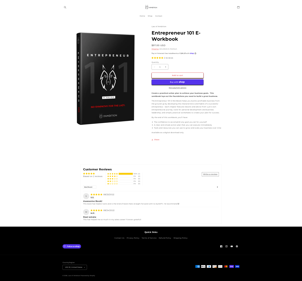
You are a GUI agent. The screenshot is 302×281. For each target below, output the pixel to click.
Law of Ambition (74, 275)
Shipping (155, 49)
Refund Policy (165, 238)
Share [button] (156, 140)
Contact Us (119, 238)
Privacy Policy (133, 238)
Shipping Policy (181, 238)
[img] (97, 194)
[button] (65, 7)
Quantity (155, 62)
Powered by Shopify (88, 275)
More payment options (177, 88)
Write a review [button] (210, 174)
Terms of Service (149, 238)
